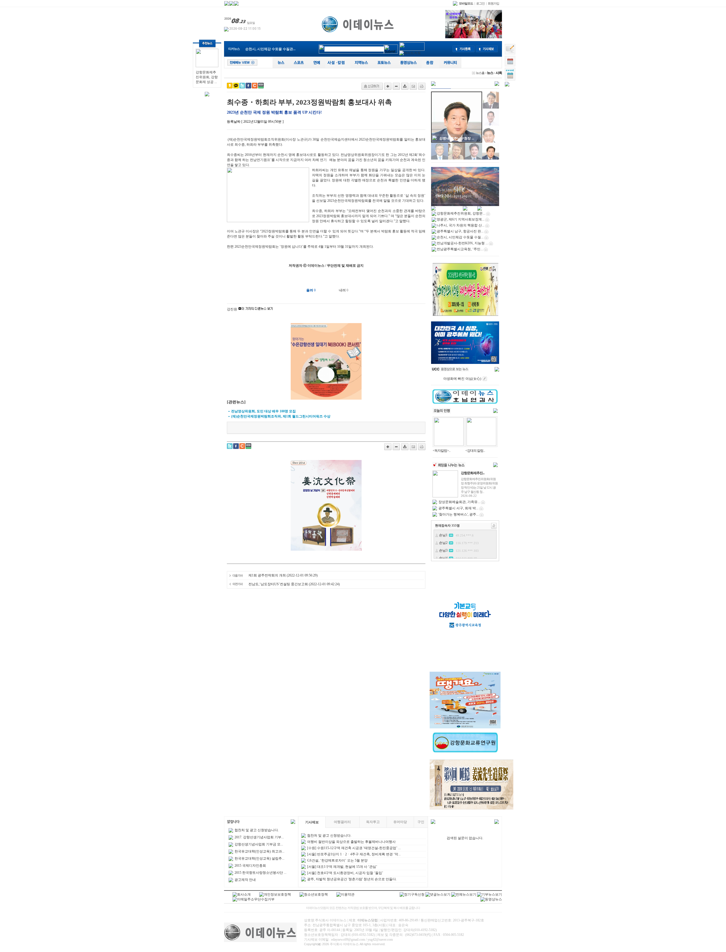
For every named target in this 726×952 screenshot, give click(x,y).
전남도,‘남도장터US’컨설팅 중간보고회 (278, 584)
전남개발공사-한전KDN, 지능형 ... (271, 49)
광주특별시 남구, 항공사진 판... (460, 231)
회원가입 (493, 3)
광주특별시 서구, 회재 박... (458, 508)
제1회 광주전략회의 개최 (267, 575)
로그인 (480, 3)
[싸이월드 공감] (255, 85)
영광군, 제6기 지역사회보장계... (460, 219)
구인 (420, 822)
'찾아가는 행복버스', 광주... (458, 514)
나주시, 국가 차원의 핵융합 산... (460, 225)
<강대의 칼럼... (475, 451)
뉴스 (490, 73)
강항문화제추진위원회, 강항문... (461, 213)
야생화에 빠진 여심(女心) (462, 379)
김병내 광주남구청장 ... (456, 138)
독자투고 (373, 822)
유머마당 (400, 822)
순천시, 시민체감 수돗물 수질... (460, 237)
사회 (499, 73)
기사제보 (312, 822)
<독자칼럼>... (441, 451)
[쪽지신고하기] (372, 86)
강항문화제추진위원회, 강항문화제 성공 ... (207, 77)
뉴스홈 (480, 73)
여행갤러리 (342, 822)
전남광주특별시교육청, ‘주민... (460, 249)
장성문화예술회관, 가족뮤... (459, 502)
